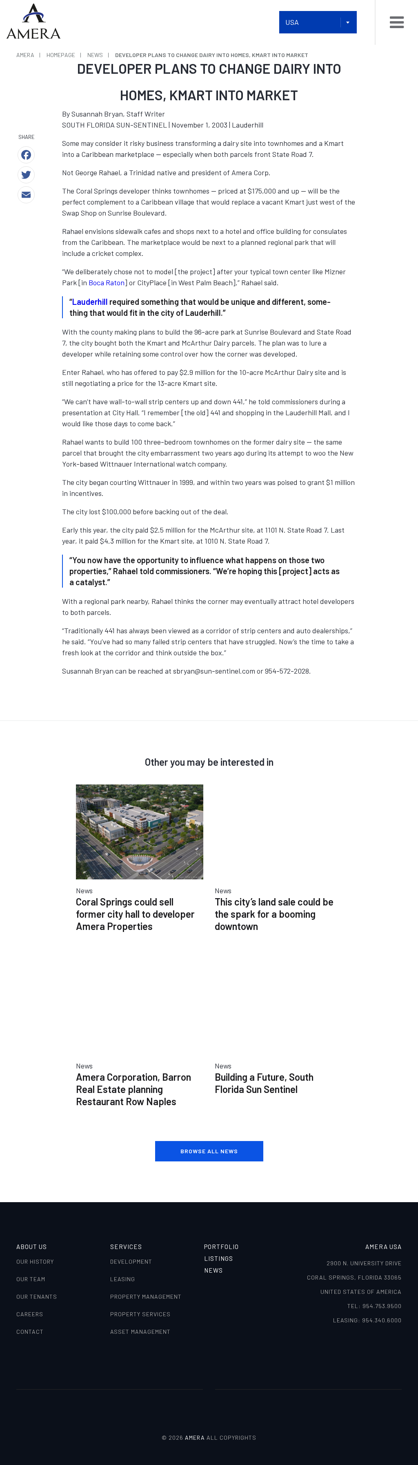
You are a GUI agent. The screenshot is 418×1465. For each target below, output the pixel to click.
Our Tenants (36, 1296)
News (213, 1270)
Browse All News (209, 1151)
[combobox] (318, 22)
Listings (218, 1258)
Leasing (122, 1279)
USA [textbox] (292, 22)
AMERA (195, 1437)
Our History (35, 1261)
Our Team (30, 1279)
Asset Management (140, 1331)
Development (131, 1261)
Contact (30, 1331)
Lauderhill (90, 301)
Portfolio (221, 1246)
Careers (29, 1314)
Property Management (146, 1296)
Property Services (140, 1314)
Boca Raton (107, 282)
